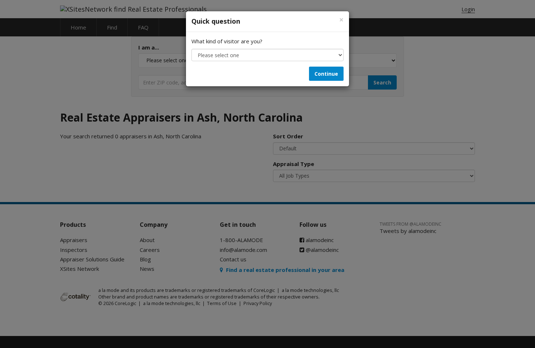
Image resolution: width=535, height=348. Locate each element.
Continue (326, 73)
